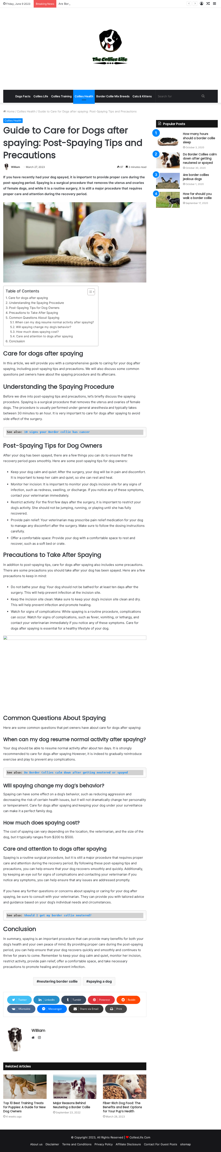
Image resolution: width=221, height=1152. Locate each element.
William (15, 167)
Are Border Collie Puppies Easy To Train (85, 3)
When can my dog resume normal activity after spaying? (54, 322)
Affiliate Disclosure (128, 1144)
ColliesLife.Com (139, 1137)
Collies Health (84, 96)
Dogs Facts (22, 96)
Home (10, 111)
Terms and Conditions (77, 1144)
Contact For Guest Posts (160, 1144)
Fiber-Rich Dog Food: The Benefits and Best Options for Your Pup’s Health (122, 1107)
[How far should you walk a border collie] (168, 200)
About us (36, 1144)
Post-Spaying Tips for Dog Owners (34, 307)
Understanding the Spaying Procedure (36, 303)
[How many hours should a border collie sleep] (168, 140)
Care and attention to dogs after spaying (44, 336)
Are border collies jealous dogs (196, 177)
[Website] (34, 1037)
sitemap (185, 1144)
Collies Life (40, 96)
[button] (89, 291)
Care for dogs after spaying (28, 298)
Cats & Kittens (142, 96)
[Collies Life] (110, 48)
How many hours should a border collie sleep (199, 138)
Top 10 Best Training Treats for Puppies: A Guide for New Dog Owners (24, 1107)
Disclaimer (52, 1144)
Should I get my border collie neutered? (58, 915)
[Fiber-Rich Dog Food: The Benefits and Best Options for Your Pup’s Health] (124, 1087)
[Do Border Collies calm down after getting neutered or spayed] (168, 160)
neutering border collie (58, 981)
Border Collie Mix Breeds (112, 96)
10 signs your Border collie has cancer (57, 432)
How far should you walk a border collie (197, 196)
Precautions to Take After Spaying (33, 312)
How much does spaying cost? (37, 331)
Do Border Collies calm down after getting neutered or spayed (76, 772)
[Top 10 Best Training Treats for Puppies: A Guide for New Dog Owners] (25, 1087)
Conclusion (17, 341)
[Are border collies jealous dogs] (168, 181)
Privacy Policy (104, 1144)
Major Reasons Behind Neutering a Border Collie (71, 1105)
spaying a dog (100, 981)
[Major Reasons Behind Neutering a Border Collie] (74, 1087)
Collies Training (61, 96)
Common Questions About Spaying (34, 317)
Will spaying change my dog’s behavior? (43, 327)
